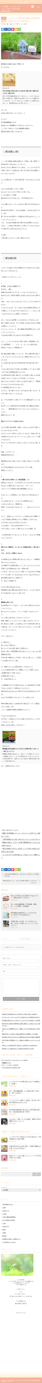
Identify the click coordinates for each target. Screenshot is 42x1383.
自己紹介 (4, 1235)
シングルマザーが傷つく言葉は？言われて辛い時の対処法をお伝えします (25, 1101)
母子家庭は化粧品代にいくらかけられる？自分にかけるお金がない (23, 914)
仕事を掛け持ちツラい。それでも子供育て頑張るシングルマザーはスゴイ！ (20, 881)
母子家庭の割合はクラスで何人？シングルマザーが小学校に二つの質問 (21, 1020)
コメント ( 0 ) (37, 939)
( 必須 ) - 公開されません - (12, 964)
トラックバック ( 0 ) (25, 939)
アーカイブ (4, 1187)
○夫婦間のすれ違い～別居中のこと (11, 1239)
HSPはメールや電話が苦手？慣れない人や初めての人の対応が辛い (20, 1045)
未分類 (4, 1229)
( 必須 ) (6, 958)
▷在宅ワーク (5, 1210)
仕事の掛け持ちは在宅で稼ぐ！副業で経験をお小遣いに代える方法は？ (25, 1147)
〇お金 (4, 1223)
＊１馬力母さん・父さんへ (9, 1242)
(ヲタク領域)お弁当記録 (8, 1220)
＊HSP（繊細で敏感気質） (9, 1217)
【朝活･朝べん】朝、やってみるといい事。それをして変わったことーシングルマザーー (24, 923)
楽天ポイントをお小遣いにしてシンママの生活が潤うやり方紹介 (25, 1157)
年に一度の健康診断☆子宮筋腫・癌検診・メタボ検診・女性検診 (23, 905)
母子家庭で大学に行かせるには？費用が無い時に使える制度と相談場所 (21, 1037)
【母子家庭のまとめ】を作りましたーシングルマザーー (21, 839)
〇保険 (4, 1232)
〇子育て (4, 1214)
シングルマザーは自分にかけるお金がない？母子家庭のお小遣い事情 (25, 1138)
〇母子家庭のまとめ (7, 1204)
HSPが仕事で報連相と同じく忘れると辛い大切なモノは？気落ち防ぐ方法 (22, 875)
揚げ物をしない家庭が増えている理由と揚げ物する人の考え (18, 1048)
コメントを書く (23, 24)
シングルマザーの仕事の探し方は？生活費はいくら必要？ (25, 1083)
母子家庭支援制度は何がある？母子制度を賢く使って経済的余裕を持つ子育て (25, 1111)
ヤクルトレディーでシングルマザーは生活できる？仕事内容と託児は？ (21, 1017)
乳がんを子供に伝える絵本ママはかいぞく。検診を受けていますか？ (24, 897)
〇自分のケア (12, 24)
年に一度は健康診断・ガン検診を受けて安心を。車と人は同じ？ (24, 1092)
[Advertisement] (21, 798)
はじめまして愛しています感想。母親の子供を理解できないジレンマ (25, 1120)
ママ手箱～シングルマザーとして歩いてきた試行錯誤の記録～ (10, 9)
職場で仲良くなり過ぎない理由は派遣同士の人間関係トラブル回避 (20, 1034)
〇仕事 (4, 1207)
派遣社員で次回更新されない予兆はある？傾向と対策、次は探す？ (20, 1014)
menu (38, 6)
